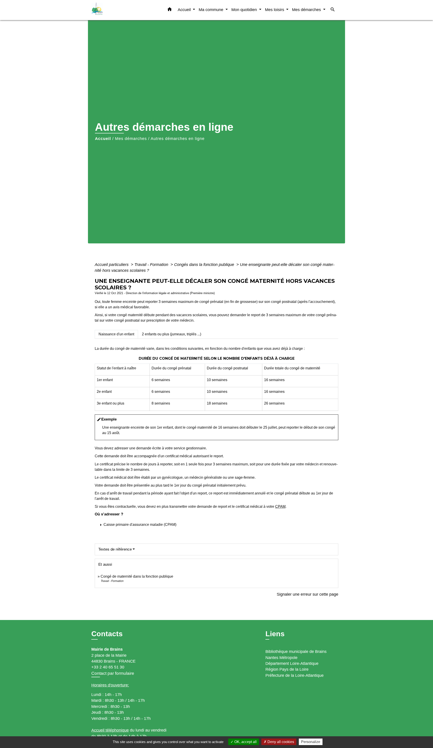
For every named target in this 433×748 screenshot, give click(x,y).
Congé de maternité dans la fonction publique (137, 576)
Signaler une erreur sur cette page (307, 594)
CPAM (280, 506)
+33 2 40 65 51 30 (107, 667)
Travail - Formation (151, 264)
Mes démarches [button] (307, 9)
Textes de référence (115, 549)
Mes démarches (131, 138)
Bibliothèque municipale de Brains (296, 651)
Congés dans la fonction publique (204, 264)
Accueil (103, 138)
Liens (275, 634)
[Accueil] (119, 10)
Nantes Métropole (281, 657)
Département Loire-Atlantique (291, 663)
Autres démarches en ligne (178, 138)
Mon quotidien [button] (244, 9)
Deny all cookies (280, 742)
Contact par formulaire (112, 673)
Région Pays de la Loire (287, 669)
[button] (169, 10)
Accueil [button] (185, 9)
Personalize (310, 742)
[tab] (116, 334)
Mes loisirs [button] (275, 9)
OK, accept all (245, 742)
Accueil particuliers (112, 264)
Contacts (107, 634)
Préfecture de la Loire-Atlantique (294, 675)
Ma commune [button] (211, 9)
